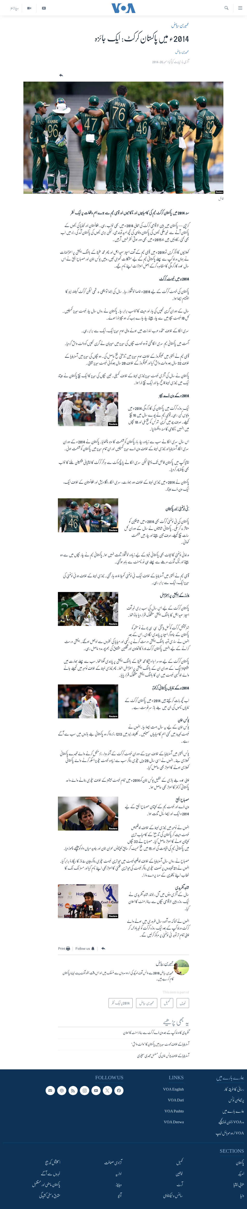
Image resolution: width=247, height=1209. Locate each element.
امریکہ (241, 1173)
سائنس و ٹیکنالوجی (173, 1195)
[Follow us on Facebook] (119, 1090)
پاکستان (240, 1162)
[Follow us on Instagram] (84, 1090)
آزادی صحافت (113, 1162)
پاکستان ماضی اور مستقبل (46, 1184)
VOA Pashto (174, 1111)
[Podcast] (61, 1090)
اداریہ (118, 1173)
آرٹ (180, 1184)
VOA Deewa (174, 1122)
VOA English (173, 1089)
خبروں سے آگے (50, 1173)
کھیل (179, 1162)
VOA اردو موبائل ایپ (230, 1133)
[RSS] (73, 1090)
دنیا (242, 1195)
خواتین (179, 1173)
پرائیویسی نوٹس (236, 1100)
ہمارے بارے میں (233, 1111)
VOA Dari (176, 1100)
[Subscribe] (50, 1090)
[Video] (29, 8)
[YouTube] (43, 8)
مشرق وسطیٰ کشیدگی (49, 1195)
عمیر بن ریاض (180, 25)
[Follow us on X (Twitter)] (107, 1090)
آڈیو (120, 1195)
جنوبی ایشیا (238, 1184)
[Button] (60, 75)
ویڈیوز (119, 1184)
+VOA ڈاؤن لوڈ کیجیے (231, 1122)
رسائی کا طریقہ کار (234, 1089)
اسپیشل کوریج (52, 1162)
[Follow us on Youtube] (96, 1090)
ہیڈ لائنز (15, 8)
